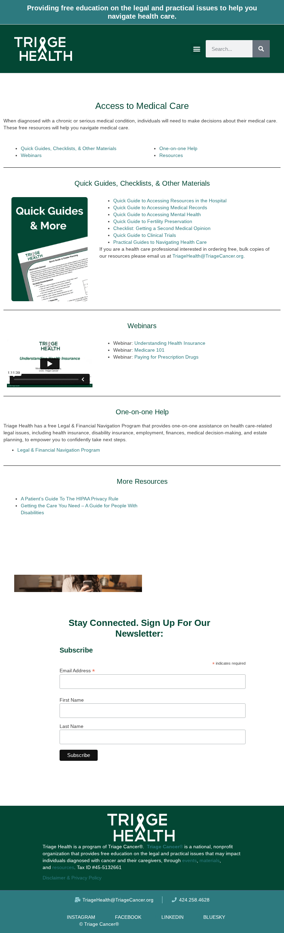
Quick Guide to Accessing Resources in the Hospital (170, 200)
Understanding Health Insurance (169, 343)
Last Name (71, 726)
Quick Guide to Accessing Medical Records (160, 207)
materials (209, 860)
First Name (72, 700)
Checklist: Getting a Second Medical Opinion (162, 228)
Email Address (77, 670)
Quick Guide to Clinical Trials (144, 235)
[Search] (261, 48)
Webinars (31, 155)
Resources (171, 155)
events (189, 860)
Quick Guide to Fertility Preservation (152, 221)
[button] (196, 49)
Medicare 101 (149, 350)
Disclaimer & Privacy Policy (72, 877)
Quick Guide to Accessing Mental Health (157, 214)
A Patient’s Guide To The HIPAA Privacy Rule (69, 498)
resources (63, 867)
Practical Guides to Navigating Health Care (160, 242)
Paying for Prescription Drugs (166, 357)
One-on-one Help (178, 148)
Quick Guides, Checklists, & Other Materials (68, 148)
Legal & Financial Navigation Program (58, 450)
